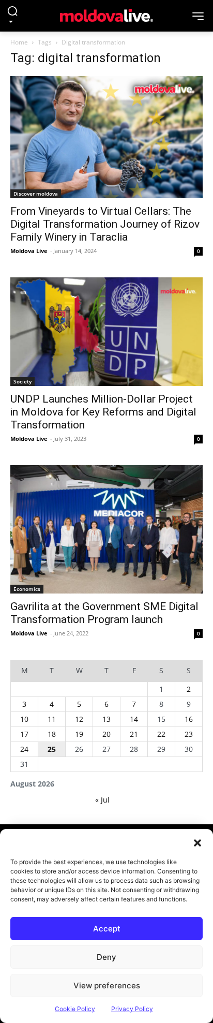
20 (106, 734)
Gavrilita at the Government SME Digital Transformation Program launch (104, 613)
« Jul (102, 800)
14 (134, 719)
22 (161, 734)
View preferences (106, 985)
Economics (26, 588)
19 (79, 734)
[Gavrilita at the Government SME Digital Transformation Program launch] (106, 529)
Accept (106, 928)
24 (24, 749)
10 (24, 719)
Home (19, 42)
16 (189, 719)
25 (52, 749)
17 (24, 734)
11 (52, 719)
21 (134, 734)
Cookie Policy (75, 1009)
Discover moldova (35, 193)
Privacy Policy (132, 1009)
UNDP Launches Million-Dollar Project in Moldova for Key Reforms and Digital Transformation (103, 412)
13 (106, 719)
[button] (197, 842)
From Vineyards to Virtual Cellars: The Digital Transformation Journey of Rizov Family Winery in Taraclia (105, 224)
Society (22, 381)
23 (189, 734)
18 (52, 734)
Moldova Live (29, 251)
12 (79, 719)
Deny (106, 957)
